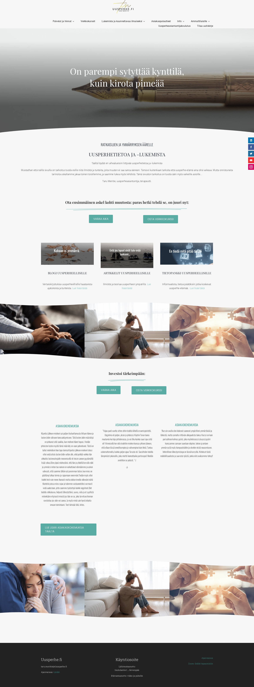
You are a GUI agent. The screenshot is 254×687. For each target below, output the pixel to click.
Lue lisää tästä (79, 288)
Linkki (57, 672)
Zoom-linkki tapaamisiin (200, 663)
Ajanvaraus (207, 658)
